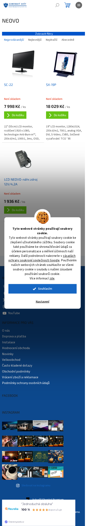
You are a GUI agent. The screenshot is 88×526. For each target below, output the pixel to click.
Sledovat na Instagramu (35, 485)
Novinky (7, 354)
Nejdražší (51, 40)
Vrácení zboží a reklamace (20, 377)
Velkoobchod (11, 360)
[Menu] (79, 5)
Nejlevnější (35, 40)
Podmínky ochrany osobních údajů (26, 383)
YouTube (14, 313)
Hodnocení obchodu (16, 348)
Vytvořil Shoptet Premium (48, 500)
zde (52, 278)
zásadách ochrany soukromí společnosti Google (42, 258)
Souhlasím (45, 289)
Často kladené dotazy (17, 365)
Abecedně (68, 40)
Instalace (8, 342)
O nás (6, 330)
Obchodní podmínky (16, 371)
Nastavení (42, 302)
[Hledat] (57, 5)
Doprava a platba (14, 336)
